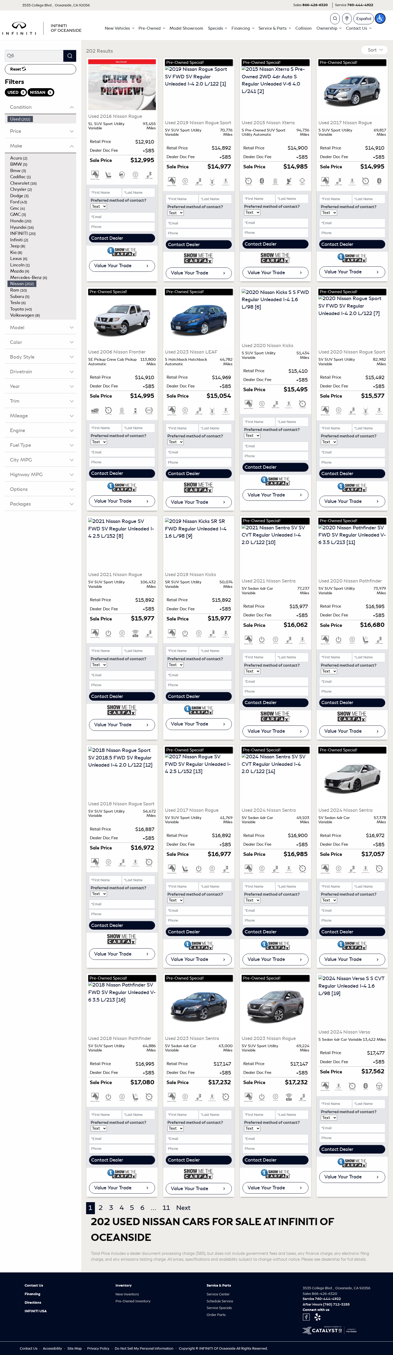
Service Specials (219, 1308)
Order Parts (216, 1315)
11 (166, 1208)
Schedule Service (220, 1301)
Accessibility (53, 1348)
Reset (16, 69)
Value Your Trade (113, 266)
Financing (32, 1294)
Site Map (75, 1348)
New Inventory (127, 1294)
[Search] (69, 55)
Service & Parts (219, 1285)
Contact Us (34, 1285)
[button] (119, 28)
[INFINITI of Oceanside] (42, 27)
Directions (33, 1302)
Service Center (218, 1294)
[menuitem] (41, 119)
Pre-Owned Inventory (133, 1301)
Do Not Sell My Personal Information (144, 1348)
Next (183, 1208)
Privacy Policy (98, 1348)
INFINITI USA (36, 1311)
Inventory (123, 1285)
